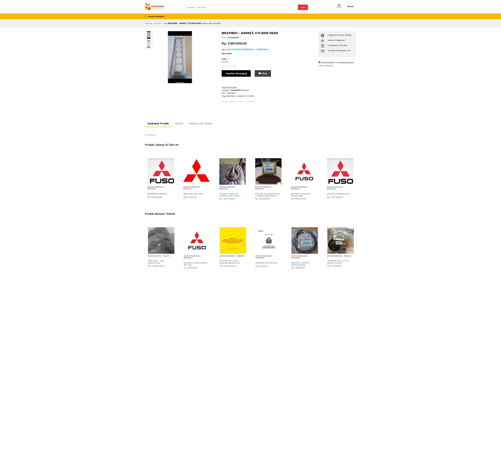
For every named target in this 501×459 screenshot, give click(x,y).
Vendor (179, 123)
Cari (303, 7)
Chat (264, 73)
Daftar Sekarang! (325, 65)
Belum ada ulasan (201, 123)
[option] (186, 57)
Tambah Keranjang (236, 73)
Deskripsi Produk (158, 123)
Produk (158, 23)
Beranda (148, 23)
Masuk (350, 6)
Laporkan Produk (229, 87)
